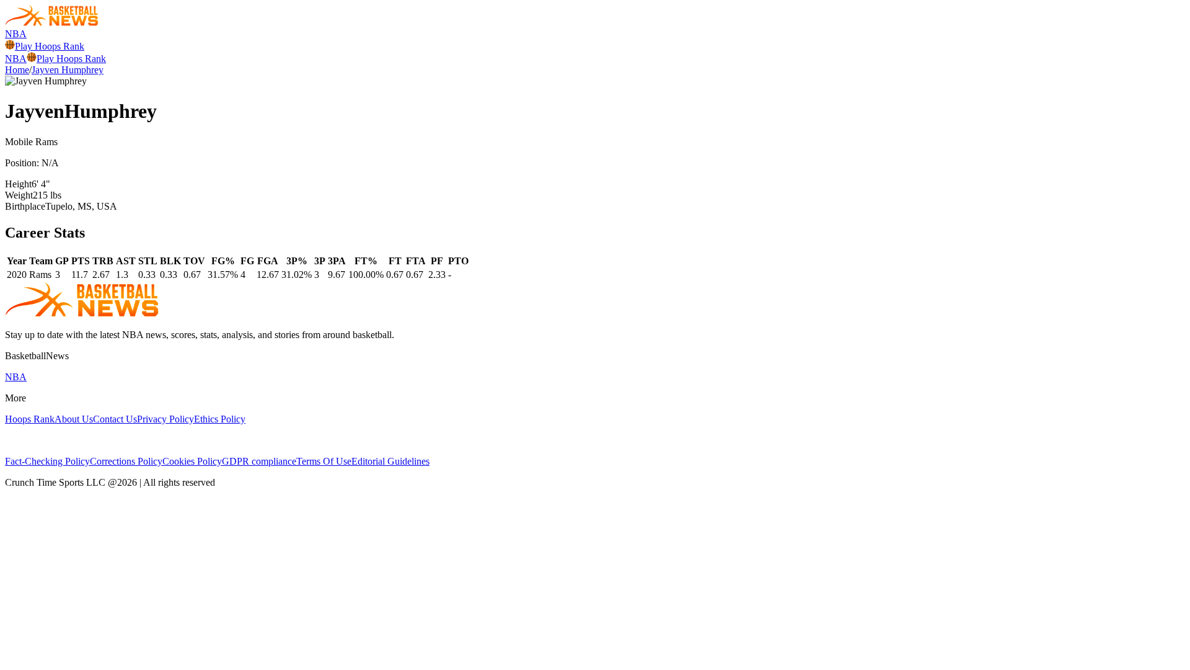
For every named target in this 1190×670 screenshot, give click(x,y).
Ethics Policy (219, 419)
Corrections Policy (126, 461)
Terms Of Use (323, 461)
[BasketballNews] (52, 22)
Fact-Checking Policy (47, 461)
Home (17, 70)
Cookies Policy (192, 461)
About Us (74, 419)
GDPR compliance (259, 461)
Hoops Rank (30, 419)
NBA (16, 34)
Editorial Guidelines (390, 461)
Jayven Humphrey (68, 70)
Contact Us (115, 419)
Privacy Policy (165, 419)
